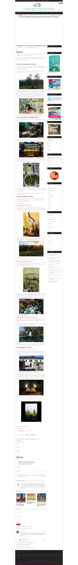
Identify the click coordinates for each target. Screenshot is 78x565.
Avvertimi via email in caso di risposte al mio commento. (24, 526)
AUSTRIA (49, 246)
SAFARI (49, 208)
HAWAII (49, 236)
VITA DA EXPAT (50, 223)
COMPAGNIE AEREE (50, 190)
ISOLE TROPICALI (50, 242)
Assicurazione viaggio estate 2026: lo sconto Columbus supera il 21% (54, 258)
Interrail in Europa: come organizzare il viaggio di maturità (55, 275)
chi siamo (24, 0)
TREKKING (49, 206)
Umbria (37, 47)
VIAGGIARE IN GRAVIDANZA (52, 221)
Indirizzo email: (49, 139)
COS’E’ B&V (47, 0)
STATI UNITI (49, 240)
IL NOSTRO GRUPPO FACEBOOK (36, 562)
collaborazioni (19, 467)
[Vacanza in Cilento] (54, 113)
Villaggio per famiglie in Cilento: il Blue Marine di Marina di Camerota (55, 267)
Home (17, 0)
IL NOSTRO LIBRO (29, 562)
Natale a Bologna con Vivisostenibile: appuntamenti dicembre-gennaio (31, 502)
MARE (49, 202)
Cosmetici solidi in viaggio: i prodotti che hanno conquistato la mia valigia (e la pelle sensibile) (55, 261)
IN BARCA (49, 198)
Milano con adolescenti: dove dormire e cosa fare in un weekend (54, 272)
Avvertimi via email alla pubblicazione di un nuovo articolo (24, 528)
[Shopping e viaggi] (54, 129)
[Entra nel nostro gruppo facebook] (54, 84)
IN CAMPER (49, 192)
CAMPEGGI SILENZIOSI (51, 196)
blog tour (28, 0)
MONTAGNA (50, 204)
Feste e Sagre (27, 47)
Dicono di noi (43, 0)
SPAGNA (49, 248)
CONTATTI (25, 562)
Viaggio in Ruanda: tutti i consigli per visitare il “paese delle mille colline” (54, 278)
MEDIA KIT (58, 562)
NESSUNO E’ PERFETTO (51, 227)
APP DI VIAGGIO (50, 229)
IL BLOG (49, 225)
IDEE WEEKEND (31, 47)
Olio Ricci (26, 257)
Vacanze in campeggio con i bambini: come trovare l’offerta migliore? (32, 15)
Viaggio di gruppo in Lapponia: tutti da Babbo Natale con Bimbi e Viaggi (20, 504)
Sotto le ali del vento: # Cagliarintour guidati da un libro (39, 476)
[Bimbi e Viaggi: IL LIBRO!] (54, 63)
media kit (38, 0)
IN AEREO (49, 186)
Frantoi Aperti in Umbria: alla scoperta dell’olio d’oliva (31, 45)
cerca (60, 0)
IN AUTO (49, 200)
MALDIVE (49, 238)
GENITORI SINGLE (50, 219)
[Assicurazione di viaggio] (54, 99)
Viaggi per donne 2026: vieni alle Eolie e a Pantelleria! (54, 264)
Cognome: (48, 145)
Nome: (48, 142)
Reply (45, 531)
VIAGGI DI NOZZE (50, 217)
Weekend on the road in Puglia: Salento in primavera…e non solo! (54, 281)
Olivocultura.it (23, 194)
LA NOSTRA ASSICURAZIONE (45, 562)
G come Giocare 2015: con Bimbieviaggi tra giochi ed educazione (23, 476)
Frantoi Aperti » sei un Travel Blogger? (24, 546)
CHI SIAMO (55, 562)
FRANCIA (49, 244)
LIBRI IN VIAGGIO (50, 215)
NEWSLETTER (21, 562)
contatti (20, 0)
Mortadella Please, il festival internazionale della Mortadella (26, 461)
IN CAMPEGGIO (50, 194)
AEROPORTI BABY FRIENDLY (52, 188)
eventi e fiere (34, 0)
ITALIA (34, 47)
